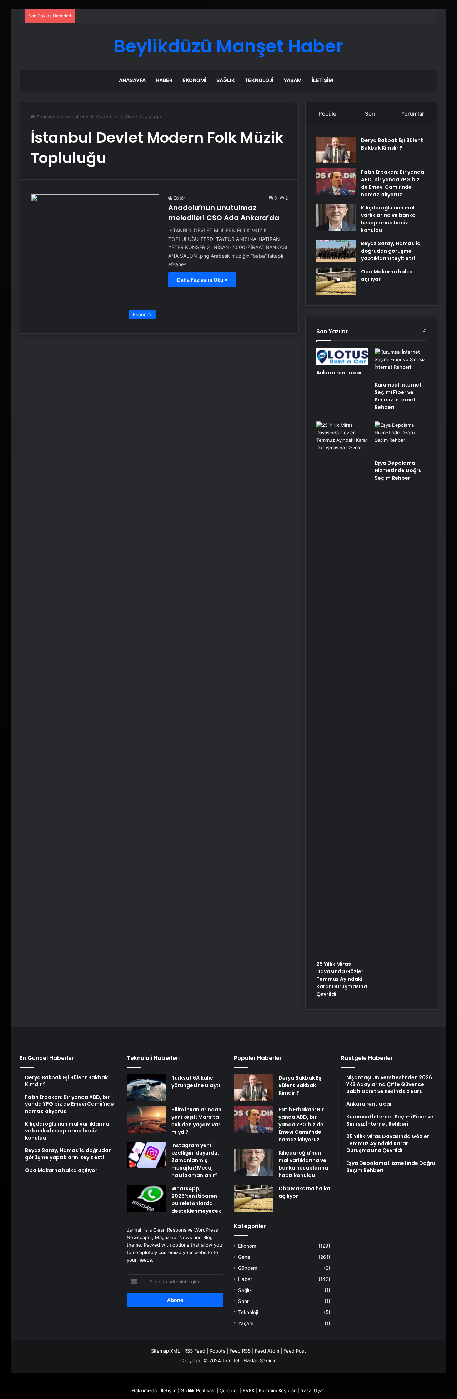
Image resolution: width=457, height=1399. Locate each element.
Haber (164, 80)
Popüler (328, 113)
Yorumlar (412, 113)
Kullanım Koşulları (278, 1390)
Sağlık (225, 80)
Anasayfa (132, 80)
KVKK (249, 1390)
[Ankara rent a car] (342, 356)
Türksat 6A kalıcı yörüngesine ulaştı (195, 1081)
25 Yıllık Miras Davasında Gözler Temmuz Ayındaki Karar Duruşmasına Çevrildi (341, 979)
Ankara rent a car (339, 372)
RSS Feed (194, 1351)
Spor (243, 1301)
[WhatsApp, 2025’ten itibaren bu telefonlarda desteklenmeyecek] (146, 1198)
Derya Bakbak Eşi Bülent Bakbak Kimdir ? (392, 144)
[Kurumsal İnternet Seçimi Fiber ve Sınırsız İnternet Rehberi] (400, 363)
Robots (217, 1351)
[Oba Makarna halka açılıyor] (336, 281)
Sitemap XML (165, 1351)
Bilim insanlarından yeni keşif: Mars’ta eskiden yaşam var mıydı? (196, 1121)
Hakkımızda (144, 1390)
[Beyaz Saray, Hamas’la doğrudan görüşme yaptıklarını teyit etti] (336, 251)
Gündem (247, 1268)
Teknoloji (259, 80)
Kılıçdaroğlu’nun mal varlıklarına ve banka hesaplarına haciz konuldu (388, 219)
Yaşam (292, 80)
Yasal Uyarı (313, 1390)
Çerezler (229, 1390)
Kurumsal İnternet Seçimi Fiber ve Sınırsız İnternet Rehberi (398, 396)
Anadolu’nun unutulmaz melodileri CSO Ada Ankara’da (223, 213)
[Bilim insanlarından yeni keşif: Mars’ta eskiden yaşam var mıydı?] (146, 1119)
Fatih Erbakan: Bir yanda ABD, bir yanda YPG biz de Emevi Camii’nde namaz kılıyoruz (392, 183)
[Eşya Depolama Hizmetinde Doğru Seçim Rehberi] (400, 438)
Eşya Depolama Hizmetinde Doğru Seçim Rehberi (398, 470)
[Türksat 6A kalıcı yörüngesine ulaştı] (146, 1087)
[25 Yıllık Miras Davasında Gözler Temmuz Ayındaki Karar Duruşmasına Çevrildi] (342, 689)
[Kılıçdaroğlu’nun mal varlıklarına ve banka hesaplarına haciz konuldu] (336, 217)
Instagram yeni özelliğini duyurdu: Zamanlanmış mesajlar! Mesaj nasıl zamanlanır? (195, 1160)
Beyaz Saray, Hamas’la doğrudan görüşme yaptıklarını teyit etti (391, 251)
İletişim (322, 80)
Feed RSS (240, 1351)
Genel (244, 1257)
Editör (179, 198)
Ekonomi (194, 80)
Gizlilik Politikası (198, 1390)
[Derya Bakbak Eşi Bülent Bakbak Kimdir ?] (336, 150)
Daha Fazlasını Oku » (202, 280)
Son (370, 113)
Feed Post (294, 1351)
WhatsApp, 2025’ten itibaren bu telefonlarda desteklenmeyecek (196, 1199)
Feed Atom (267, 1351)
